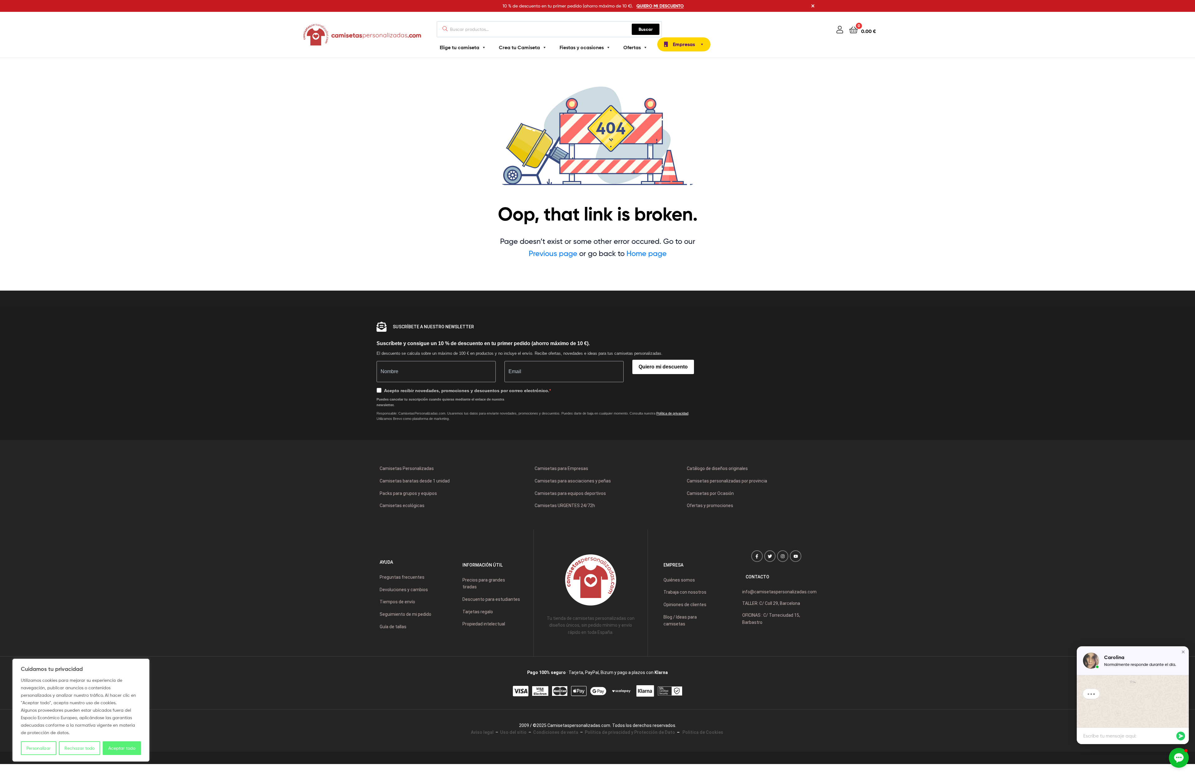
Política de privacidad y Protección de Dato (630, 732)
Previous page (553, 253)
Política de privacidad (672, 413)
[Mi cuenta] (839, 29)
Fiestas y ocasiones (582, 47)
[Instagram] (782, 556)
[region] (80, 710)
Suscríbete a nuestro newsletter (433, 326)
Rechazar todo (79, 748)
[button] (1183, 652)
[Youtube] (795, 556)
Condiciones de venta (555, 732)
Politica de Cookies (702, 732)
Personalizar (38, 748)
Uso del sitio (513, 732)
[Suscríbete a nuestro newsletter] (382, 327)
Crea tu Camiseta (519, 47)
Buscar (649, 28)
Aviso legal (482, 732)
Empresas (684, 44)
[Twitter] (770, 556)
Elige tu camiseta (459, 47)
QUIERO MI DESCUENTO (660, 6)
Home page (646, 253)
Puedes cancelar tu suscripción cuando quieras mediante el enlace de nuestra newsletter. (440, 402)
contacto (757, 576)
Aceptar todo (121, 748)
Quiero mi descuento (663, 366)
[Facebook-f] (756, 556)
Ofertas (632, 47)
